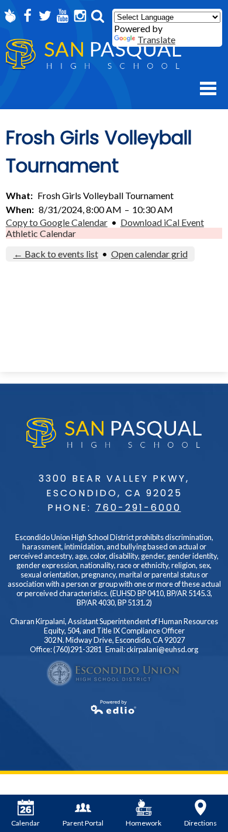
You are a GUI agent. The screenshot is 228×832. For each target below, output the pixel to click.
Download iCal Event (162, 222)
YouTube (63, 16)
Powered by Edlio (114, 707)
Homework (143, 823)
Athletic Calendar (41, 233)
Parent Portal (83, 823)
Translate (156, 39)
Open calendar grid (149, 253)
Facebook (27, 16)
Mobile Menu (208, 88)
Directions (200, 823)
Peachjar (10, 16)
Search (98, 16)
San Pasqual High (93, 54)
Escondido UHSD (114, 673)
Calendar (25, 823)
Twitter (45, 16)
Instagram (80, 16)
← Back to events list (55, 253)
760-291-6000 (138, 507)
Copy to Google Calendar (57, 222)
